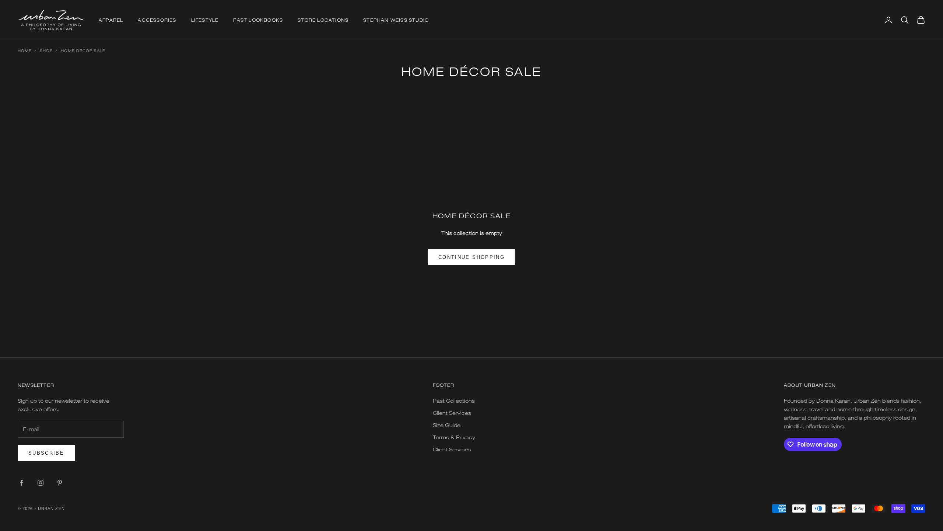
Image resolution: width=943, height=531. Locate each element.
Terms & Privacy (454, 437)
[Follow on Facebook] (21, 482)
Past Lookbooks (258, 20)
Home (25, 50)
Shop (46, 50)
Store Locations (323, 20)
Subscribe (46, 453)
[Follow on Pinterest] (59, 482)
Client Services (452, 413)
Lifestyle (205, 20)
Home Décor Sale (83, 50)
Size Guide (446, 425)
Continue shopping (471, 257)
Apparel (111, 20)
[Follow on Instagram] (40, 482)
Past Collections (454, 401)
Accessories (157, 20)
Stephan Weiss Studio (396, 20)
